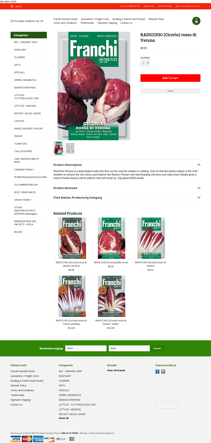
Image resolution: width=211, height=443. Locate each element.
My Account (149, 6)
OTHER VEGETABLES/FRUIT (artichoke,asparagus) (25, 210)
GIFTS (17, 64)
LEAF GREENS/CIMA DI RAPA (26, 160)
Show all (64, 418)
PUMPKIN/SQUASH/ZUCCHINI (30, 177)
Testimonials (87, 22)
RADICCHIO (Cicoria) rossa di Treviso (150, 264)
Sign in (178, 6)
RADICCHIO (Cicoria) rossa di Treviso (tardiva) (71, 322)
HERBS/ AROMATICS (25, 79)
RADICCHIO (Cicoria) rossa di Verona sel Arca (71, 264)
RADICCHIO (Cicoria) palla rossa (111, 262)
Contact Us (126, 22)
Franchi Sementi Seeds (65, 19)
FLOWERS (19, 57)
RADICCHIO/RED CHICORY (28, 128)
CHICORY (19, 120)
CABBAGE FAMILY (24, 169)
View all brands (116, 370)
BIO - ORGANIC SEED (25, 42)
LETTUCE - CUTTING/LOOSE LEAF (26, 97)
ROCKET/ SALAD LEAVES (27, 113)
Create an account (192, 6)
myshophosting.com (105, 433)
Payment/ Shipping (107, 22)
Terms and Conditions (65, 22)
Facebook (157, 372)
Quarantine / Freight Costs (95, 19)
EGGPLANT (20, 49)
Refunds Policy (156, 19)
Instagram (163, 372)
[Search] (12, 6)
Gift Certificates (165, 6)
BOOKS (18, 231)
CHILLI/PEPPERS (23, 151)
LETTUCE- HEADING (25, 105)
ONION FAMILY (22, 199)
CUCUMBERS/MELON (26, 184)
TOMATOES (20, 143)
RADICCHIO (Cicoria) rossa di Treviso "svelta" (110, 322)
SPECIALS (19, 72)
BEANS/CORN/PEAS (25, 87)
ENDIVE (18, 136)
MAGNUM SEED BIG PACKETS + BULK (25, 223)
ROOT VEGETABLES (25, 192)
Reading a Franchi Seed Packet (128, 19)
